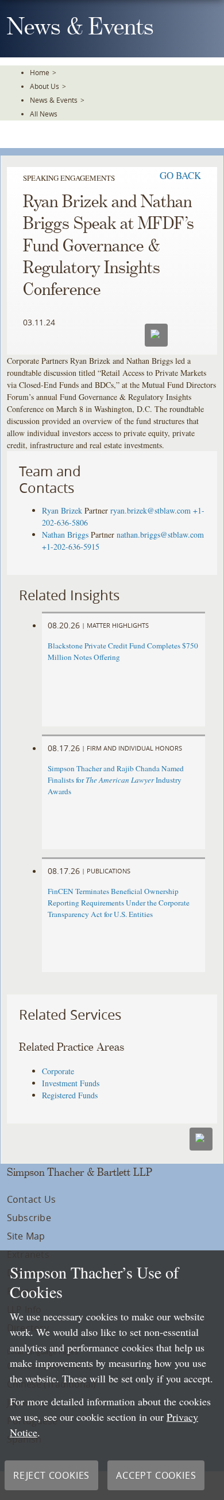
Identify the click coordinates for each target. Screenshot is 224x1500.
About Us (44, 86)
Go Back (180, 175)
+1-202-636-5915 (70, 546)
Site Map (26, 1236)
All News (43, 113)
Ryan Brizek (62, 510)
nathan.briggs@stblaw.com (160, 534)
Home (39, 72)
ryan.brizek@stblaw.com (150, 510)
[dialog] (112, 1375)
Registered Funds (70, 1095)
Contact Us (31, 1199)
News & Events (54, 99)
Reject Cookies (51, 1475)
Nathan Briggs (65, 534)
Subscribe (29, 1217)
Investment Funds (70, 1083)
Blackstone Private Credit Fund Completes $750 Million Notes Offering (123, 651)
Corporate (58, 1071)
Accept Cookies (156, 1475)
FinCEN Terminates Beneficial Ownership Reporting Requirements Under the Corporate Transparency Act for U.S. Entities (119, 902)
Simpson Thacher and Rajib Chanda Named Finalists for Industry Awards (116, 779)
